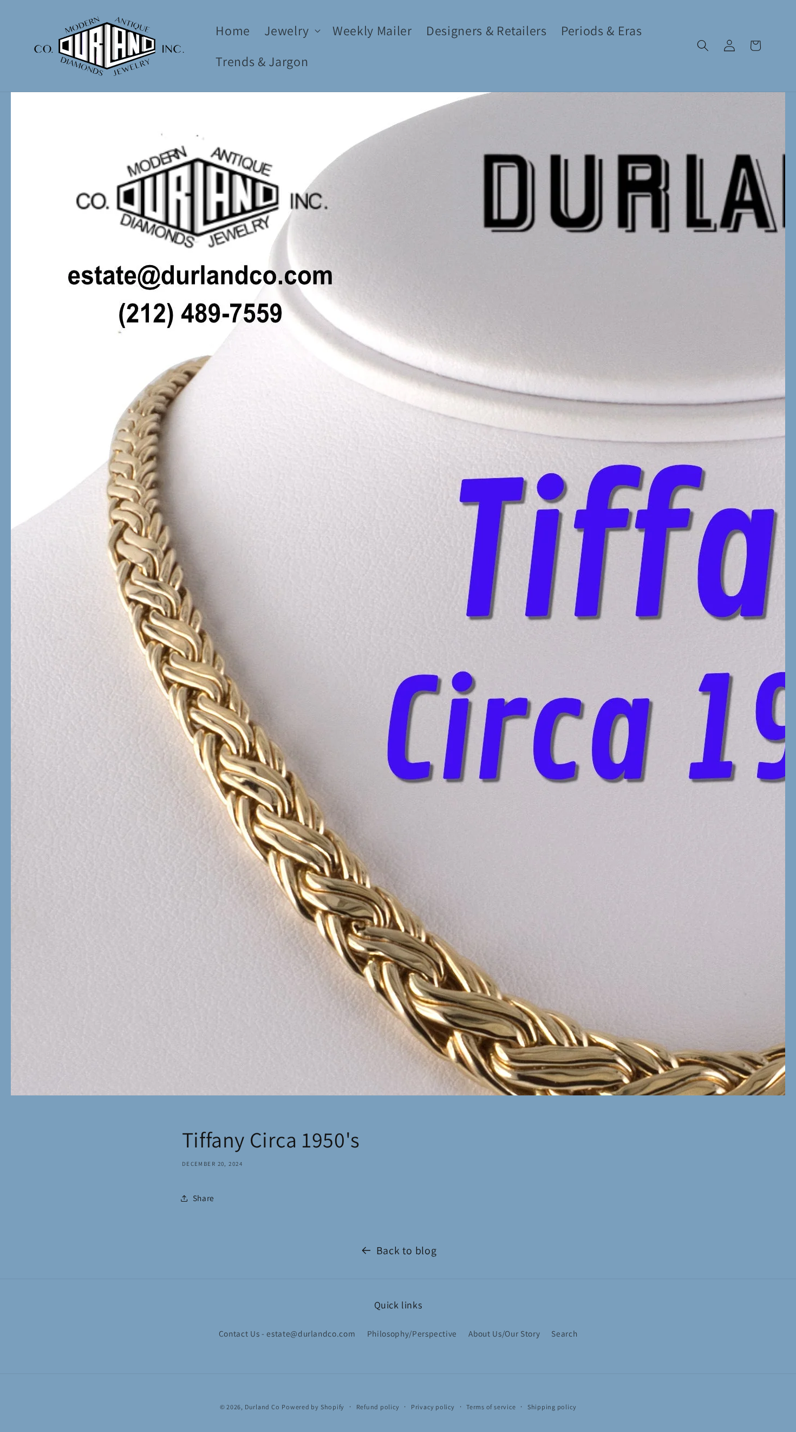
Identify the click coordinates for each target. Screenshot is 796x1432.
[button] (291, 30)
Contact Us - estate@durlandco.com (287, 1333)
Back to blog (406, 1250)
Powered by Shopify (313, 1407)
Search (564, 1333)
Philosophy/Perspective (412, 1333)
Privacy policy (433, 1407)
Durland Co (262, 1407)
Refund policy (378, 1407)
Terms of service (491, 1407)
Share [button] (203, 1197)
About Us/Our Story (504, 1333)
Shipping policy (552, 1407)
